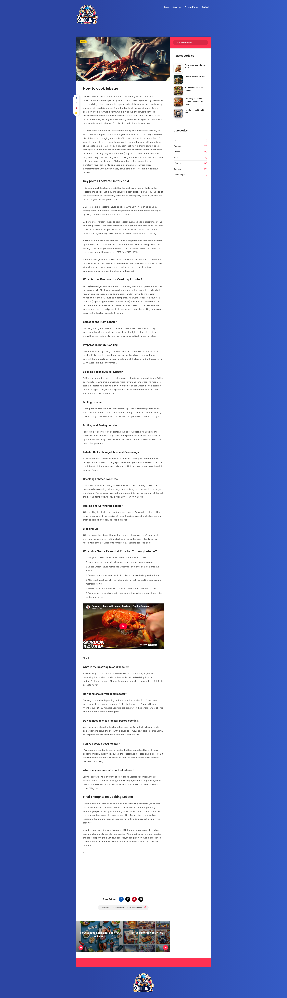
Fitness (177, 152)
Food (83, 42)
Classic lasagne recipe (194, 76)
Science (177, 169)
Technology (179, 174)
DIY (175, 140)
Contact (205, 7)
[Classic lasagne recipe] (178, 79)
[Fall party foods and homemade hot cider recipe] (178, 102)
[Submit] (205, 42)
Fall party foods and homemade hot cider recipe (194, 101)
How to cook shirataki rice (194, 111)
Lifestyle (177, 163)
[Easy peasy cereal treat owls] (178, 68)
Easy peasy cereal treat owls (195, 66)
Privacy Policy (191, 7)
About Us (177, 7)
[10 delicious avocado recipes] (178, 90)
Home (166, 7)
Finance (177, 146)
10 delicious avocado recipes (194, 89)
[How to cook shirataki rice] (178, 113)
